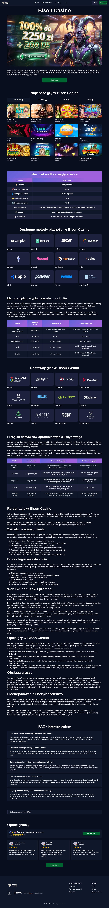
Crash (65, 99)
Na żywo (41, 99)
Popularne (17, 99)
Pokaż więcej (54, 865)
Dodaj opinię (91, 833)
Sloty (89, 99)
